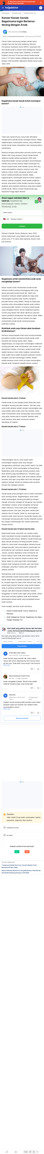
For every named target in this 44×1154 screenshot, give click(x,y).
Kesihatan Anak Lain (30, 13)
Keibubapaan (6, 13)
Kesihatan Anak (16, 13)
